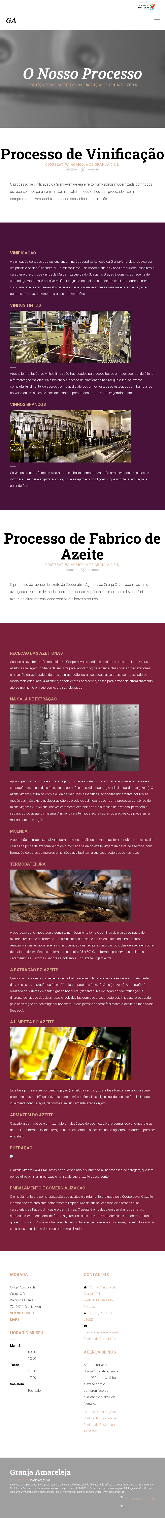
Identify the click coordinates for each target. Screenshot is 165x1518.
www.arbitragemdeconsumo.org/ (38, 1491)
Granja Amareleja (40, 1472)
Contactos (96, 1274)
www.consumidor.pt (113, 1491)
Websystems (40, 1480)
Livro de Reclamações (100, 1412)
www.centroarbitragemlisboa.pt (60, 1488)
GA (11, 20)
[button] (5, 1512)
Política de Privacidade (100, 1339)
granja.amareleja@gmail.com (104, 1332)
